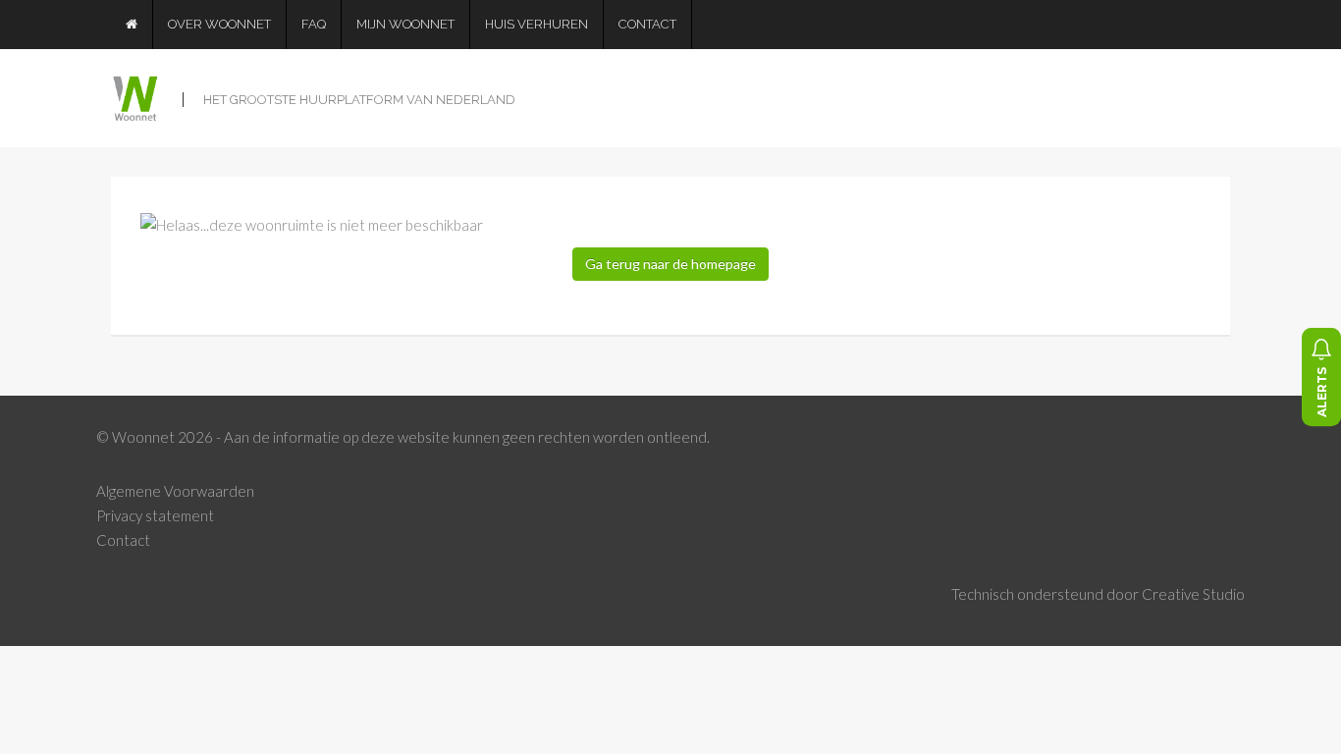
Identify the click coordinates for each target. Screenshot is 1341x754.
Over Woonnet (219, 24)
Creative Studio (1193, 594)
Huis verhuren (536, 24)
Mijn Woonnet (405, 24)
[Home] (132, 24)
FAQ (313, 24)
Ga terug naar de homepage (670, 263)
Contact (647, 24)
